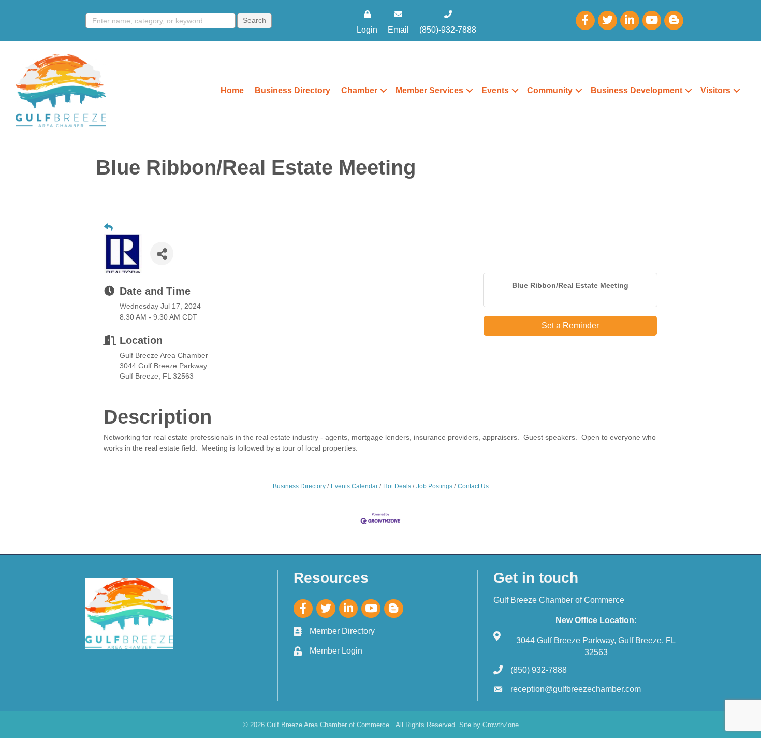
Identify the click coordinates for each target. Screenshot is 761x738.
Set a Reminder (570, 325)
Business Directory (292, 90)
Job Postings (434, 486)
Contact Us (473, 486)
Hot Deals (397, 486)
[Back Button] (108, 228)
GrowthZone (500, 725)
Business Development (636, 90)
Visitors (715, 90)
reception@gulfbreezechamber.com (575, 689)
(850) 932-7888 (538, 669)
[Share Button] (161, 253)
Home (232, 90)
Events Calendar (354, 486)
